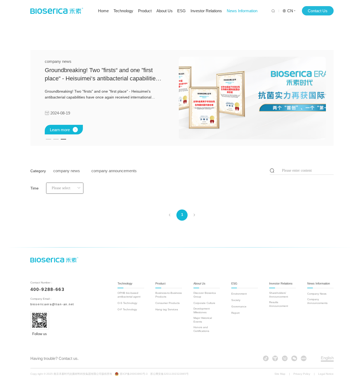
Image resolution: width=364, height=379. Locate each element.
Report (235, 312)
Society (235, 300)
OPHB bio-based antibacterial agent (129, 294)
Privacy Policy (301, 374)
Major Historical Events (202, 319)
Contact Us (317, 11)
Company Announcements (317, 301)
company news (66, 171)
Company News (316, 293)
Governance (238, 306)
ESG (181, 11)
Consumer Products (167, 303)
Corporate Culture (204, 303)
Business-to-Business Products (168, 294)
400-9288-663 (47, 289)
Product (145, 11)
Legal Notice (326, 374)
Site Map (279, 374)
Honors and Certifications (201, 329)
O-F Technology (127, 309)
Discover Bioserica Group (204, 294)
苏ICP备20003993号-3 (134, 373)
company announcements (114, 171)
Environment (239, 293)
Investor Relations (206, 11)
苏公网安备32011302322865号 (169, 374)
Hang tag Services (166, 309)
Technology (123, 11)
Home (103, 11)
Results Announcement (278, 304)
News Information (242, 11)
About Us (164, 11)
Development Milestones (201, 310)
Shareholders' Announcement (278, 294)
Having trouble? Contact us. (54, 358)
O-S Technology (127, 303)
